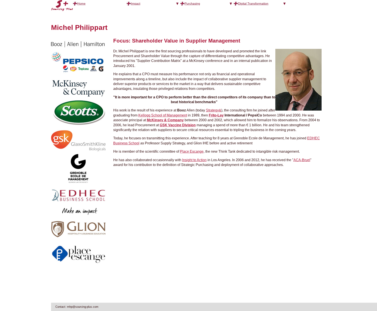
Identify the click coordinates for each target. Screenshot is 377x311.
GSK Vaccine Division (178, 125)
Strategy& (213, 110)
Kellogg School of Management (162, 115)
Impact (135, 3)
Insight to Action (194, 160)
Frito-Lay (216, 115)
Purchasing (192, 3)
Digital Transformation (253, 3)
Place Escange (192, 151)
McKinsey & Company (165, 120)
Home (81, 3)
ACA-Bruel (301, 160)
